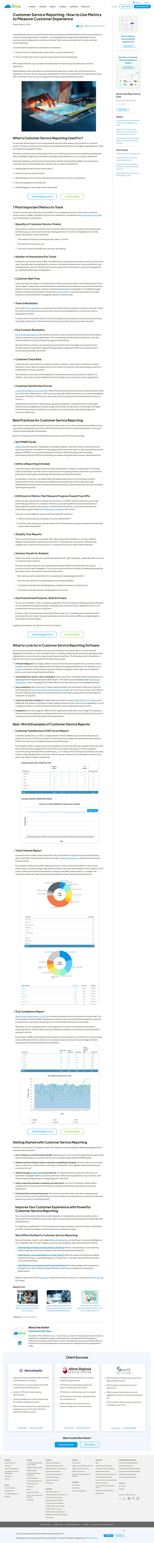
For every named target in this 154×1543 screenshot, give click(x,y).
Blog (97, 1463)
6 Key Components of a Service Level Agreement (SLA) (126, 159)
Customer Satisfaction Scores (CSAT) (31, 390)
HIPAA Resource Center (102, 1471)
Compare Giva (76, 1463)
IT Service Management (11, 1468)
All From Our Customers (79, 1491)
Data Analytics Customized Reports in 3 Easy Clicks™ (41, 1255)
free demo (44, 1277)
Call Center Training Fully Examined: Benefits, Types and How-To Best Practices (128, 140)
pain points (38, 1173)
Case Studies (76, 1485)
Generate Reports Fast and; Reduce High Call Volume (41, 1247)
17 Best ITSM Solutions (78, 1471)
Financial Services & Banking (54, 1474)
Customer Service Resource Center (106, 1474)
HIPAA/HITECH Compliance (85, 700)
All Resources (100, 1493)
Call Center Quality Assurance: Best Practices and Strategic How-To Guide (128, 123)
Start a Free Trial (66, 1444)
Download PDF (36, 1428)
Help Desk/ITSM (9, 1491)
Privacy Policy (45, 1524)
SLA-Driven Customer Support (55, 1503)
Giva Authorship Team (96, 26)
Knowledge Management (34, 1481)
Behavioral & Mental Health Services (56, 1468)
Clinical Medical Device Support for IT (57, 1494)
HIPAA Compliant (32, 1470)
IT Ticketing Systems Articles (104, 1477)
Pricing (114, 7)
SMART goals (21, 446)
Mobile (29, 1489)
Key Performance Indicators (52, 509)
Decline (119, 1535)
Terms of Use (58, 1524)
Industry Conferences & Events (105, 1490)
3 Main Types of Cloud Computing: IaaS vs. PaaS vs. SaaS (127, 174)
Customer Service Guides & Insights (129, 1471)
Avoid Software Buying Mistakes (128, 1463)
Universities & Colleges (52, 1477)
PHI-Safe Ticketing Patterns (54, 1497)
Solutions (43, 7)
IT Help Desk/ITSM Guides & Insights (129, 1468)
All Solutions (49, 1483)
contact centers (62, 292)
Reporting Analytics (59, 1240)
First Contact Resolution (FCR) (28, 334)
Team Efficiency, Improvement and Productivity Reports (42, 1265)
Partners (121, 1489)
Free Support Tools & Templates (105, 1468)
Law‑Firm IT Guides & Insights (127, 1477)
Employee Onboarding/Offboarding (56, 1514)
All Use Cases (49, 1517)
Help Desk (8, 1466)
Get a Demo (128, 67)
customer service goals (91, 215)
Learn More (22, 1428)
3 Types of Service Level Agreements (128, 153)
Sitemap (85, 1524)
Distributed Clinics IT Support (54, 1500)
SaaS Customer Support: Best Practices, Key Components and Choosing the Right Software (127, 131)
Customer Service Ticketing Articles (106, 1480)
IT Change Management (12, 1493)
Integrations (30, 1486)
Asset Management (32, 1483)
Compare (62, 7)
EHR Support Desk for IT (53, 1492)
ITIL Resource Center (102, 1483)
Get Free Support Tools (42, 196)
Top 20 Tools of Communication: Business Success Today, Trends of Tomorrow (127, 166)
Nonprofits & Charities (52, 1480)
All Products (8, 1476)
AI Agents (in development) (35, 1467)
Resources (85, 7)
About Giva (122, 1486)
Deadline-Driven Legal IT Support (55, 1512)
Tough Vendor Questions (126, 1466)
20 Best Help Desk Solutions (80, 1468)
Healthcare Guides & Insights (127, 1474)
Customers (73, 7)
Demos (52, 7)
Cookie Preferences (73, 1524)
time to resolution (32, 308)
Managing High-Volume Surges (55, 1506)
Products (32, 7)
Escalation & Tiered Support (54, 1509)
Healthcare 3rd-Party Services (54, 1466)
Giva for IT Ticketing (32, 1492)
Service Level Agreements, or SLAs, (30, 1016)
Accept (108, 1535)
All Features (30, 1500)
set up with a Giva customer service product (50, 690)
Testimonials (76, 1488)
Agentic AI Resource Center (104, 1466)
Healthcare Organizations (53, 1463)
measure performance (68, 858)
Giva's (67, 613)
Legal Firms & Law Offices (53, 1471)
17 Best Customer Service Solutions (82, 1466)
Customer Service (30, 1317)
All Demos (8, 1496)
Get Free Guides (72, 196)
